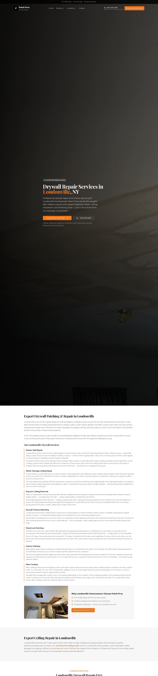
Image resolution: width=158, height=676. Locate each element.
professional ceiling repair (67, 646)
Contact (82, 8)
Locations (70, 8)
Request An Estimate (134, 8)
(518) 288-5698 (85, 218)
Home (51, 8)
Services (59, 8)
